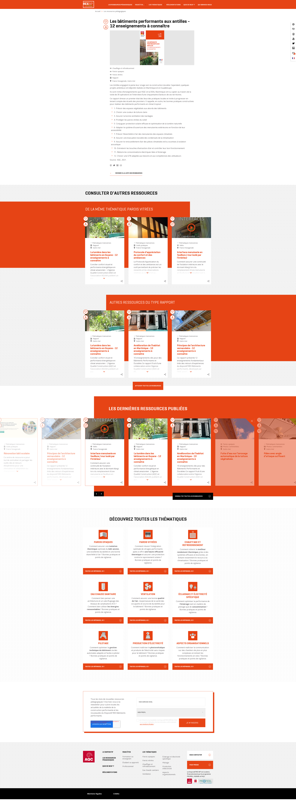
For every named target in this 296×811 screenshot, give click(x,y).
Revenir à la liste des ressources (128, 173)
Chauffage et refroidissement (148, 765)
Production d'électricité (167, 767)
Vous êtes (126, 752)
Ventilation (146, 774)
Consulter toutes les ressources (188, 496)
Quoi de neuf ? (189, 5)
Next (101, 493)
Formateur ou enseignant (127, 757)
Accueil (97, 11)
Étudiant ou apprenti (130, 762)
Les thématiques (155, 5)
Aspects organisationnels (169, 773)
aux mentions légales (147, 724)
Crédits (116, 794)
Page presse (194, 765)
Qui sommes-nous (205, 5)
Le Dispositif (107, 752)
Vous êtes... (139, 5)
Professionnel (127, 766)
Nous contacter (195, 755)
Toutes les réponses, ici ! (94, 571)
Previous (96, 493)
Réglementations (173, 5)
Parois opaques (148, 756)
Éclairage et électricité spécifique (171, 758)
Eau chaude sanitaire (150, 770)
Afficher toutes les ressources (148, 386)
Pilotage (165, 763)
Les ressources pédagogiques (120, 5)
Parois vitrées (148, 760)
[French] (293, 59)
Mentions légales (94, 794)
